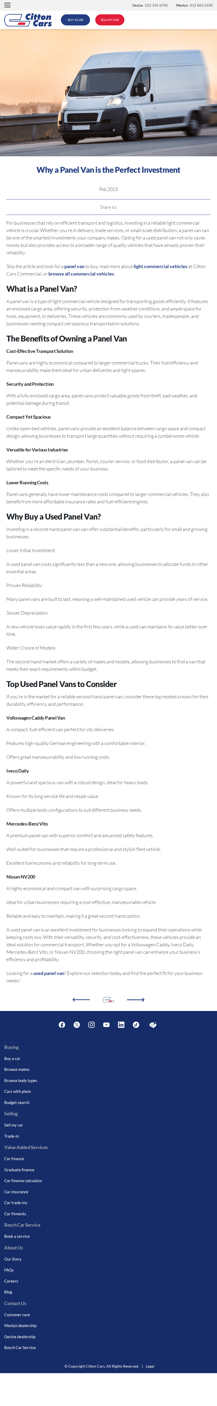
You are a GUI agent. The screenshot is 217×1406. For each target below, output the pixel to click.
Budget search (16, 1102)
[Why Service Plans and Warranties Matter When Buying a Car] (81, 1000)
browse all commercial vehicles (81, 274)
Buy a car (12, 1058)
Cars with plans (17, 1091)
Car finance (14, 1158)
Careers (11, 1281)
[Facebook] (62, 1025)
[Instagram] (91, 1025)
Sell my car (13, 1125)
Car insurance (16, 1191)
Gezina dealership (19, 1336)
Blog (8, 1291)
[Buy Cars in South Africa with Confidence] (135, 1000)
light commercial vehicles (160, 266)
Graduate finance (19, 1169)
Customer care (17, 1314)
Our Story (12, 1259)
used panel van (48, 973)
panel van (74, 266)
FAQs (9, 1269)
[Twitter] (77, 1025)
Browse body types (20, 1080)
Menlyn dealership (20, 1325)
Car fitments (15, 1213)
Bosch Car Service (20, 1347)
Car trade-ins (15, 1202)
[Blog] (153, 1025)
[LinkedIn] (121, 1025)
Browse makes (17, 1069)
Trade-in (11, 1136)
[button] (7, 5)
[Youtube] (106, 1025)
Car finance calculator (23, 1180)
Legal (150, 1366)
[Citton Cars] (28, 20)
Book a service (17, 1236)
